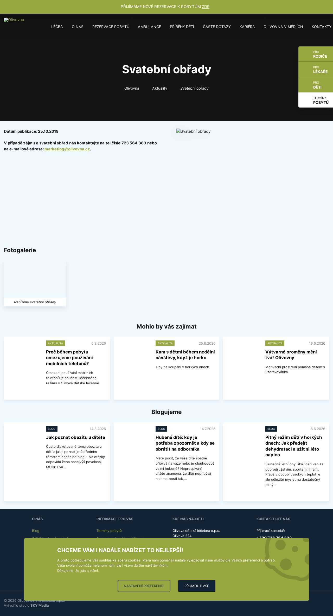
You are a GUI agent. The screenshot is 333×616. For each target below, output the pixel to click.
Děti (317, 85)
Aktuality (159, 88)
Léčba (57, 26)
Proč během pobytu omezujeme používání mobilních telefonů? (69, 357)
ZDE (205, 6)
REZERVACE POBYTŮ (110, 26)
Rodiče (320, 54)
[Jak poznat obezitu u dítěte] (24, 438)
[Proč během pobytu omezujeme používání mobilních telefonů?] (24, 352)
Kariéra (247, 26)
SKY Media (39, 605)
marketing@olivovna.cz (67, 148)
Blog (35, 530)
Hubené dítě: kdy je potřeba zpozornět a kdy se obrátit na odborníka (185, 443)
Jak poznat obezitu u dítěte (75, 437)
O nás (78, 26)
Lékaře (320, 69)
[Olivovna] (15, 27)
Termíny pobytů (109, 530)
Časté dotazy (217, 26)
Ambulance (149, 26)
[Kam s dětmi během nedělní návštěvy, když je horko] (134, 352)
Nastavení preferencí (144, 586)
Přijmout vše (196, 586)
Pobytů (321, 100)
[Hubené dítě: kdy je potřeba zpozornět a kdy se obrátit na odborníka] (134, 438)
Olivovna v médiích (283, 26)
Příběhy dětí (182, 26)
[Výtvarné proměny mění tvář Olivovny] (243, 352)
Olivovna (131, 88)
